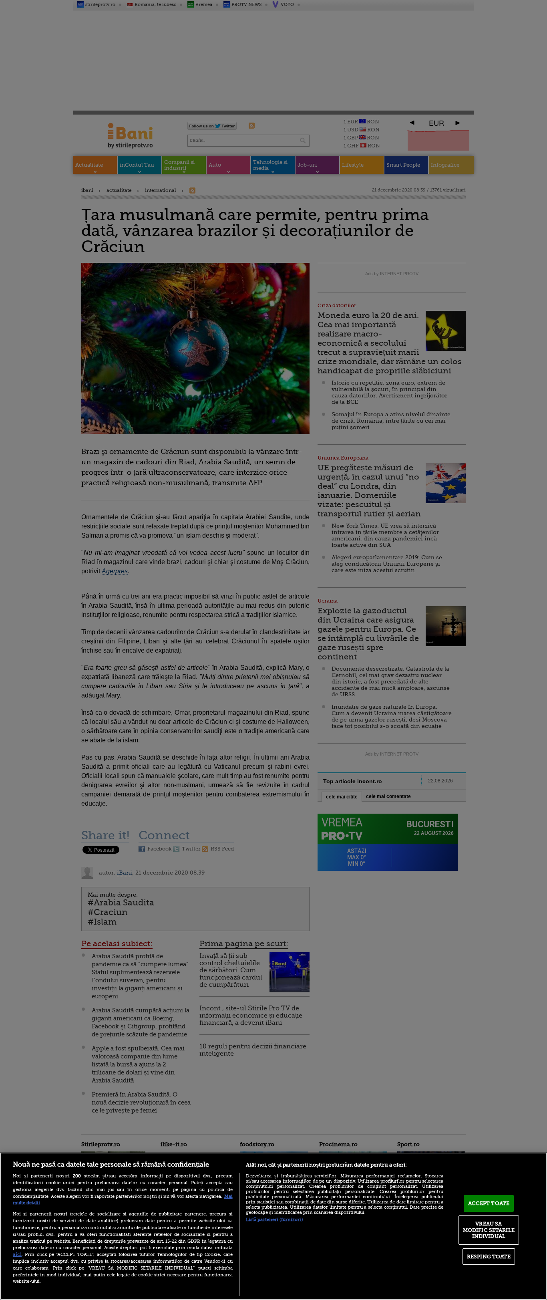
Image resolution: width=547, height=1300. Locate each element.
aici (17, 1254)
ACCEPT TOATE (489, 1203)
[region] (273, 1226)
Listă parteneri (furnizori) (274, 1219)
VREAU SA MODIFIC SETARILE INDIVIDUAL (489, 1230)
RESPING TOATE (489, 1257)
